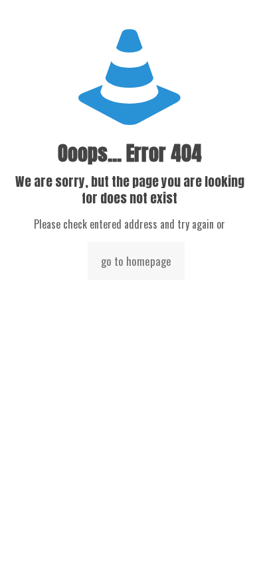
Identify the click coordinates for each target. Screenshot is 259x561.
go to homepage (136, 261)
